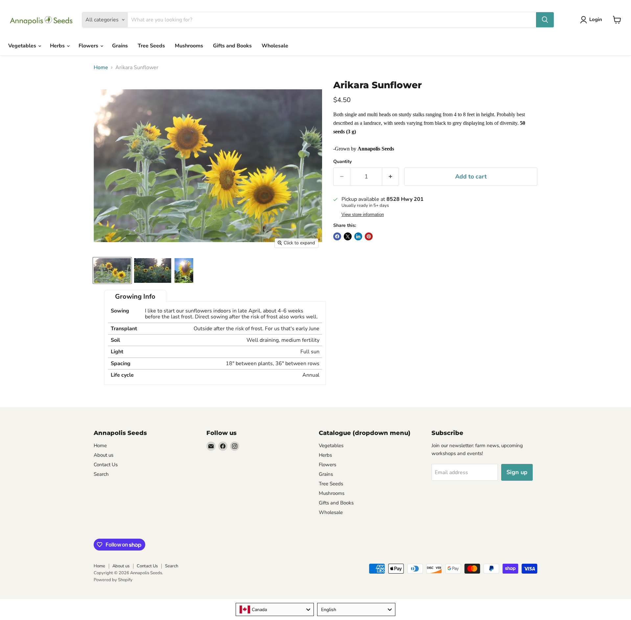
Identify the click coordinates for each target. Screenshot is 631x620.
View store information (362, 214)
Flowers (89, 45)
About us (103, 455)
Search (101, 474)
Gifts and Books (232, 45)
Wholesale (275, 45)
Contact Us (106, 464)
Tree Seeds (151, 45)
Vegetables (22, 45)
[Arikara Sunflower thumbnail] (112, 270)
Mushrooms (189, 45)
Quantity (342, 161)
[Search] (545, 19)
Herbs (58, 45)
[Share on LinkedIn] (358, 236)
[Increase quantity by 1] (390, 177)
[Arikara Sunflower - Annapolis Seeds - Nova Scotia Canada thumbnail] (184, 270)
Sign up (516, 472)
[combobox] (275, 609)
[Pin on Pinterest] (369, 236)
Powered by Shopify (113, 580)
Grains (120, 45)
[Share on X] (348, 236)
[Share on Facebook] (337, 236)
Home (101, 67)
